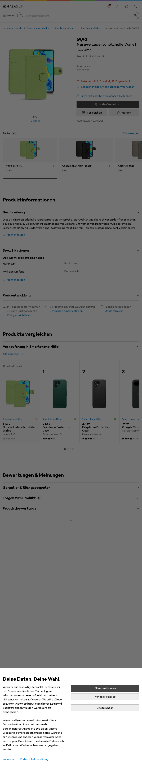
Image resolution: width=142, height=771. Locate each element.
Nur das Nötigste (105, 697)
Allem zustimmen (105, 688)
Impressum (9, 759)
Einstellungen (105, 708)
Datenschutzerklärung (34, 759)
